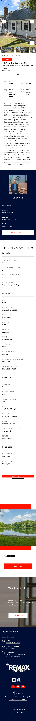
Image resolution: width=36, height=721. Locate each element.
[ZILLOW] (23, 686)
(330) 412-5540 (8, 212)
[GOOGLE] (18, 686)
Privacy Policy (18, 712)
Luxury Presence (18, 699)
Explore (18, 566)
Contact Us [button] (18, 615)
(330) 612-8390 (10, 648)
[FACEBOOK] (13, 686)
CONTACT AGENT (18, 232)
